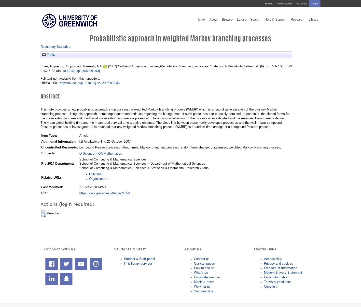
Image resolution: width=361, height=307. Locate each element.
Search (268, 3)
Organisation (98, 179)
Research (297, 19)
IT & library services (138, 263)
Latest (241, 19)
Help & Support (275, 19)
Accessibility (273, 259)
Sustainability (203, 291)
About (213, 19)
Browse (227, 19)
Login (315, 3)
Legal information (276, 277)
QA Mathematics (110, 153)
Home (200, 19)
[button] (43, 213)
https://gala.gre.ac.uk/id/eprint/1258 (104, 193)
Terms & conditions (278, 282)
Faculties (302, 3)
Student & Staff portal (139, 259)
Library (313, 19)
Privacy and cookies (278, 263)
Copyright (271, 286)
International (285, 3)
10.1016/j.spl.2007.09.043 (80, 71)
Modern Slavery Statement (283, 272)
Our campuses (204, 263)
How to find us (204, 268)
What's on (201, 272)
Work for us (202, 286)
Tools (50, 55)
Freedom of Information (280, 268)
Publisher (95, 174)
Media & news (204, 282)
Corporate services (207, 277)
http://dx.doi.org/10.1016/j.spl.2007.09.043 (90, 83)
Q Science (86, 153)
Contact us (201, 259)
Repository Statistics (55, 47)
